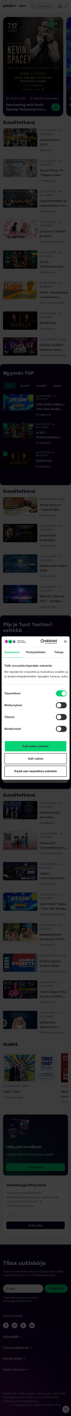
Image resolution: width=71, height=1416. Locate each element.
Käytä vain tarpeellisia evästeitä (35, 771)
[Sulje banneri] (65, 641)
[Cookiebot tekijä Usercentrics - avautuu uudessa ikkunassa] (42, 641)
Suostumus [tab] (12, 652)
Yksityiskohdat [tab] (35, 652)
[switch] (61, 705)
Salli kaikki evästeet (35, 746)
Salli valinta (35, 758)
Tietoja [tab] (58, 652)
